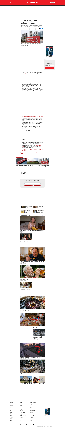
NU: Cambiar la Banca (49, 56)
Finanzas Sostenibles (33, 402)
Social (21, 420)
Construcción (22, 414)
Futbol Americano (32, 412)
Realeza (11, 418)
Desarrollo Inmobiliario (23, 415)
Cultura (21, 402)
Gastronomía (32, 417)
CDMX (11, 413)
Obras (38, 5)
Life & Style (21, 408)
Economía (25, 5)
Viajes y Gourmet (22, 412)
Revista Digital (53, 2)
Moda (10, 419)
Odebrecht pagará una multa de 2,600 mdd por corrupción (43, 166)
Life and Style (48, 5)
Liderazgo (31, 407)
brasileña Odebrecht (27, 73)
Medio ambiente (22, 419)
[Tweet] (39, 28)
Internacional (29, 5)
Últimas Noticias (13, 5)
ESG (41, 5)
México (34, 124)
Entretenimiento (22, 409)
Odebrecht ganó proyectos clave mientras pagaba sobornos (21, 166)
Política (21, 5)
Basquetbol (31, 413)
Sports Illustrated (32, 410)
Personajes (31, 419)
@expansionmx (26, 45)
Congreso (11, 412)
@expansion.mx (33, 424)
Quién (10, 416)
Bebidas (31, 418)
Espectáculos (12, 417)
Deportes (21, 410)
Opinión (11, 414)
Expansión (24, 172)
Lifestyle (31, 414)
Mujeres (44, 5)
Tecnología (34, 5)
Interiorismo (21, 417)
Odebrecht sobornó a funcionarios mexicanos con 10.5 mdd (32, 166)
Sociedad (11, 415)
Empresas (17, 5)
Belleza (11, 420)
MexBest (31, 416)
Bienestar (31, 420)
